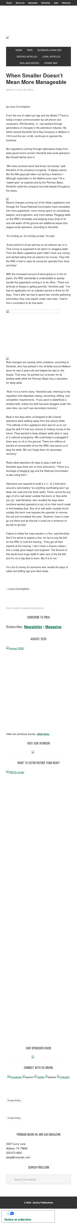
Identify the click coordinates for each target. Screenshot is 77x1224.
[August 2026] (38, 688)
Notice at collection (17, 1219)
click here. (43, 734)
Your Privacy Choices (31, 1213)
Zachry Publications (43, 1202)
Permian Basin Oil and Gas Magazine (38, 24)
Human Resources (33, 608)
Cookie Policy (14, 1118)
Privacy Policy (14, 1100)
